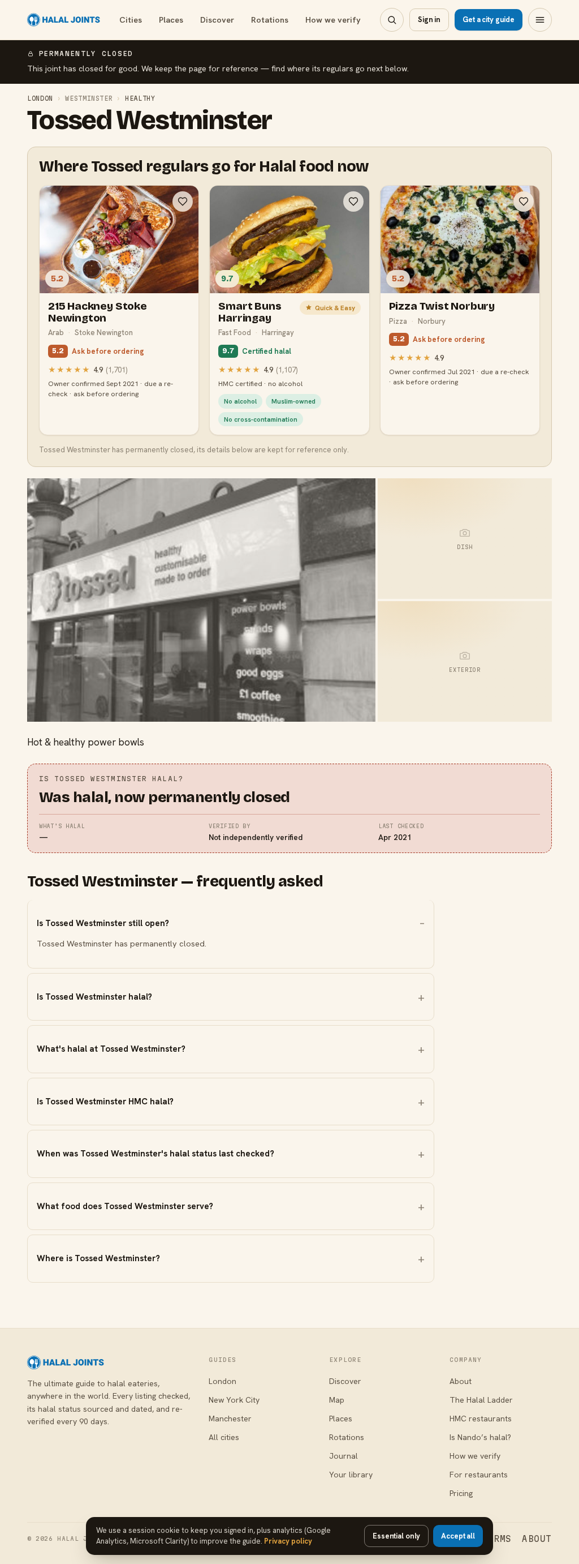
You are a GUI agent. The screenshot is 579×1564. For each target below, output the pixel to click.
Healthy (140, 98)
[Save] (182, 201)
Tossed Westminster (149, 120)
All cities (224, 1437)
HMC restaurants (481, 1418)
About (461, 1381)
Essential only (396, 1536)
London (40, 98)
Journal (343, 1456)
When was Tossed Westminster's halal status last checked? (155, 1153)
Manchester (230, 1418)
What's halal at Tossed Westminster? (111, 1049)
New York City (234, 1400)
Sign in (429, 19)
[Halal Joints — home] (63, 19)
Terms (497, 1539)
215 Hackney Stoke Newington (97, 311)
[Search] (392, 20)
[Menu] (540, 20)
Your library (351, 1474)
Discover (217, 19)
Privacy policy (288, 1541)
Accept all (458, 1536)
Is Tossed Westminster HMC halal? (105, 1101)
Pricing (461, 1493)
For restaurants (479, 1474)
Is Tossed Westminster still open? (103, 923)
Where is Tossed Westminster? (98, 1258)
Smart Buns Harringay (249, 311)
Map (336, 1400)
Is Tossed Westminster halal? (94, 996)
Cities (130, 19)
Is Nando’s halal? (480, 1437)
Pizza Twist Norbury (442, 305)
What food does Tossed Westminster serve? (125, 1206)
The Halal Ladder (481, 1400)
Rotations (269, 19)
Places (171, 19)
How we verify (333, 19)
